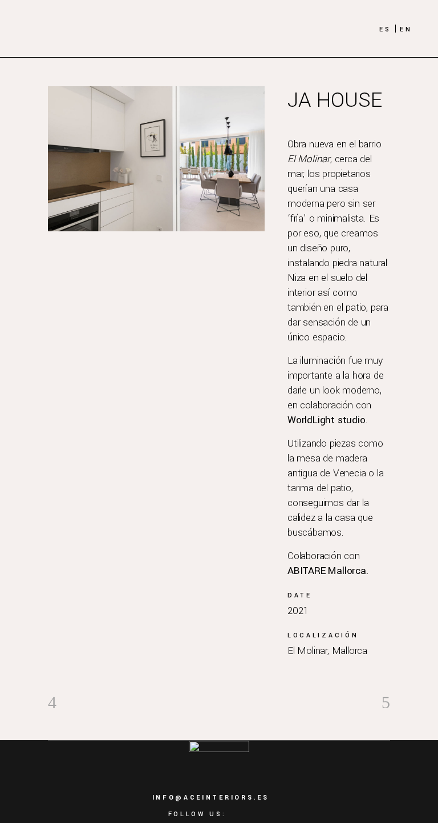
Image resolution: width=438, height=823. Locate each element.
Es (385, 29)
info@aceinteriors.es (210, 797)
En (406, 29)
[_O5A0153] (156, 158)
